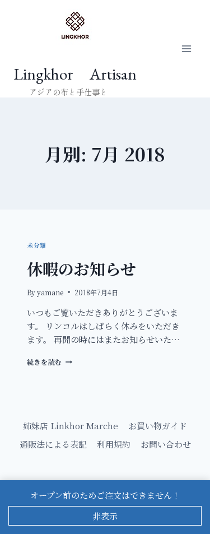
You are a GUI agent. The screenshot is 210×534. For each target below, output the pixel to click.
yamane (50, 292)
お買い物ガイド (157, 425)
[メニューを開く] (186, 49)
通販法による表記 (53, 444)
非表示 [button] (105, 516)
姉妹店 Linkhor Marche (70, 425)
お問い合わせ (166, 444)
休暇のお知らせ (81, 268)
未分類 (36, 245)
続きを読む (48, 361)
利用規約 (113, 444)
